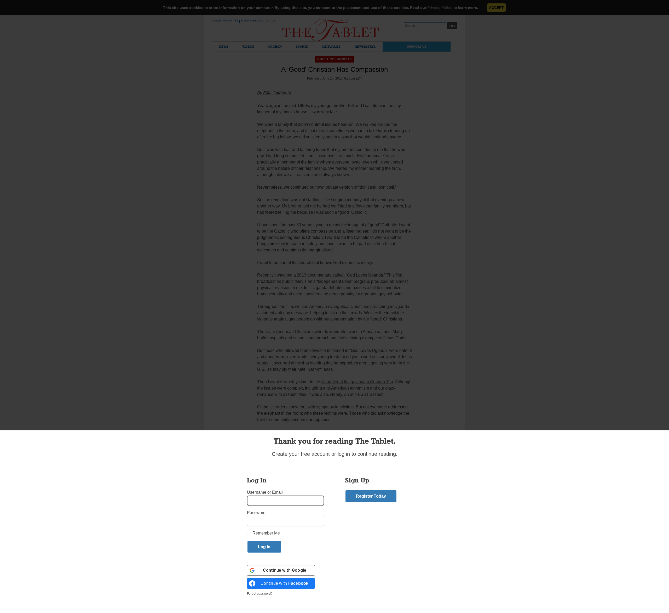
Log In (216, 20)
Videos (248, 46)
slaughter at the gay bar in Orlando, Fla (357, 382)
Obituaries (331, 46)
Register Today (371, 496)
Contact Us (266, 20)
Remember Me (266, 533)
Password (256, 512)
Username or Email (265, 492)
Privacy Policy (439, 7)
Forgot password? (260, 593)
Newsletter (365, 46)
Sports (302, 46)
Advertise (230, 20)
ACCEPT (496, 7)
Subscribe (248, 20)
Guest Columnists (334, 59)
